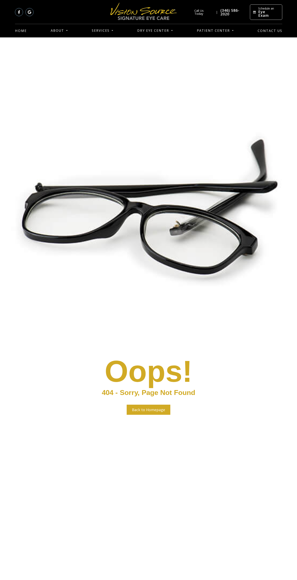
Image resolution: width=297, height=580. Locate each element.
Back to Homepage (148, 409)
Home (21, 31)
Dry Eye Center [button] (153, 30)
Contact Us (270, 31)
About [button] (57, 30)
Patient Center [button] (213, 30)
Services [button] (101, 30)
